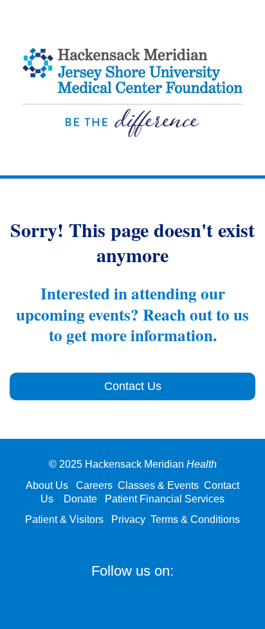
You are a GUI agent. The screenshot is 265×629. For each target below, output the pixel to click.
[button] (81, 592)
